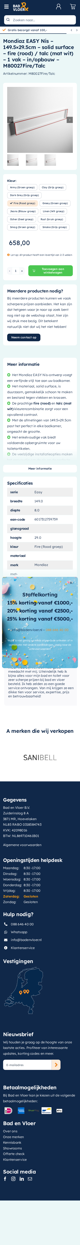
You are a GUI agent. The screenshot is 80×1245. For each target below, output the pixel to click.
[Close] (71, 583)
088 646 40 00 (57, 630)
